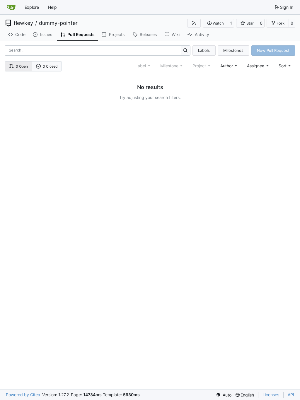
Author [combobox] (226, 65)
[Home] (11, 7)
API (291, 394)
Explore (32, 7)
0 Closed (50, 66)
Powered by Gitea (23, 394)
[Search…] (185, 50)
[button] (215, 23)
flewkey (23, 23)
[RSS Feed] (194, 23)
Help (52, 7)
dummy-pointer (58, 23)
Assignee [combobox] (255, 65)
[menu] (285, 65)
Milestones (233, 50)
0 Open (22, 66)
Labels (204, 50)
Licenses (270, 394)
